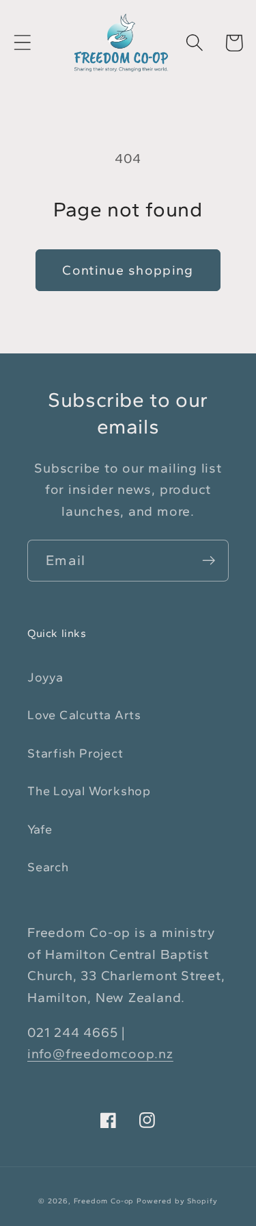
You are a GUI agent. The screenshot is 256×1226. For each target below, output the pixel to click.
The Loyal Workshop (89, 791)
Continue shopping (127, 270)
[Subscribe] (208, 560)
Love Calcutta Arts (84, 715)
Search (48, 867)
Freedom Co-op (104, 1201)
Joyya (45, 677)
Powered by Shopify (177, 1201)
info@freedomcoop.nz (100, 1053)
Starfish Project (75, 753)
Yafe (40, 829)
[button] (22, 42)
